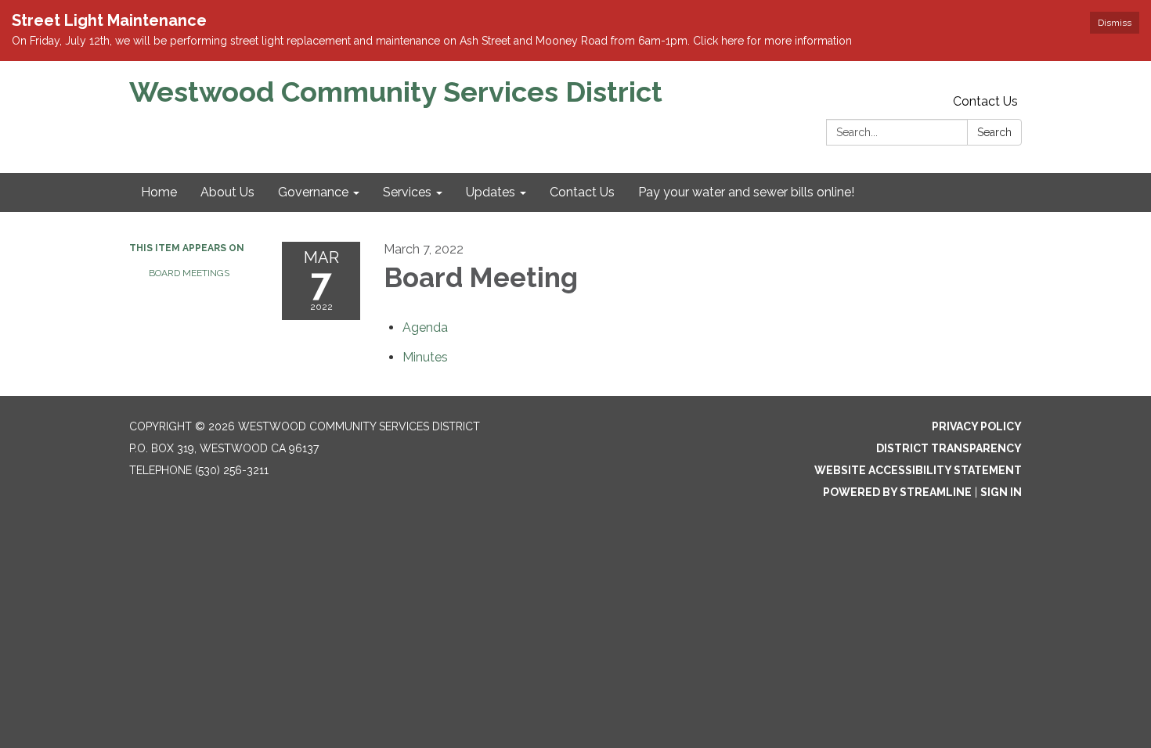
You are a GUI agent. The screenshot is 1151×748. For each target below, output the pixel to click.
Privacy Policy (977, 426)
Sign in (1001, 492)
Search (994, 132)
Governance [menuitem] (313, 192)
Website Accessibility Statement (918, 470)
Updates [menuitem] (490, 192)
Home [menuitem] (159, 192)
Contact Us (985, 101)
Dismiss (1114, 22)
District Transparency (949, 448)
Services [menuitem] (407, 192)
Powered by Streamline (897, 492)
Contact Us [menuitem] (582, 192)
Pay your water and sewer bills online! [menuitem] (746, 192)
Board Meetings (189, 273)
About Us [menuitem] (227, 192)
